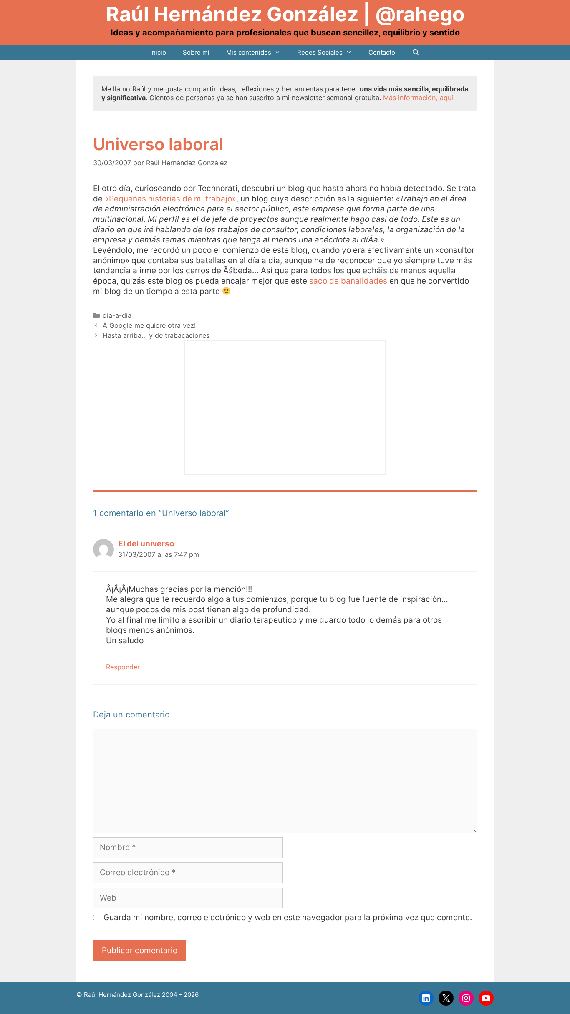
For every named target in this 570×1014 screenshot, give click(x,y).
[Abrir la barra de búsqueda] (416, 52)
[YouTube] (486, 998)
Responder (123, 667)
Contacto (381, 52)
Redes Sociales (320, 52)
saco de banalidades (348, 281)
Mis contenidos (248, 52)
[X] (446, 998)
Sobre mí (196, 52)
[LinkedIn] (426, 998)
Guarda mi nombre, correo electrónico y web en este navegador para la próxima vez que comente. (287, 917)
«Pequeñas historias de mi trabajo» (170, 199)
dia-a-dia (117, 315)
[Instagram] (466, 998)
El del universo (146, 544)
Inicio (158, 52)
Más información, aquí (418, 97)
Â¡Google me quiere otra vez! (149, 325)
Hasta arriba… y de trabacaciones (156, 335)
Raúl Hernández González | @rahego (285, 14)
